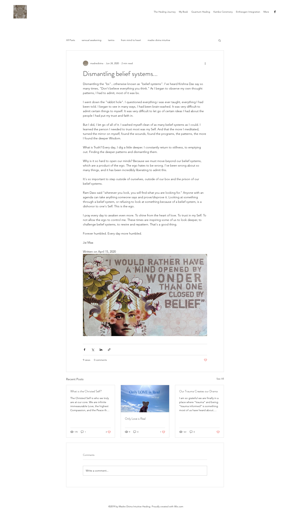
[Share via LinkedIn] (101, 349)
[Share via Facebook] (84, 349)
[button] (219, 40)
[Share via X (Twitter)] (92, 349)
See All (220, 378)
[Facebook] (275, 11)
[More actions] (205, 63)
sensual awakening (91, 40)
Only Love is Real (135, 418)
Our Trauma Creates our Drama (198, 391)
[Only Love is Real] (145, 398)
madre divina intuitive (159, 40)
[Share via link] (109, 349)
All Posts (70, 40)
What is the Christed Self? (86, 391)
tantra (111, 40)
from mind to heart (131, 40)
